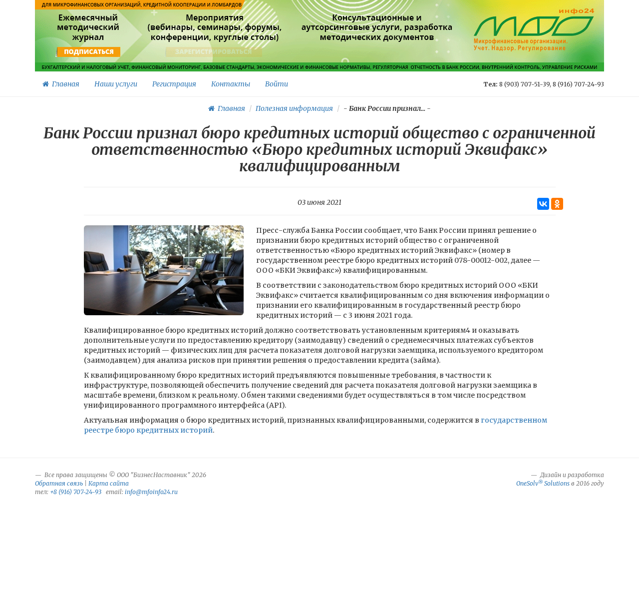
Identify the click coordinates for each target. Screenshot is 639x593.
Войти (276, 83)
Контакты (230, 83)
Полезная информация (294, 108)
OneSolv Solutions (543, 483)
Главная (64, 83)
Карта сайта (108, 483)
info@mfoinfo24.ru (151, 492)
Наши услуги (115, 83)
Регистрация (174, 83)
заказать (377, 51)
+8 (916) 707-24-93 (75, 492)
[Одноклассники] (557, 204)
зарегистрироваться (213, 51)
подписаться (89, 51)
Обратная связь (59, 483)
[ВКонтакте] (543, 204)
